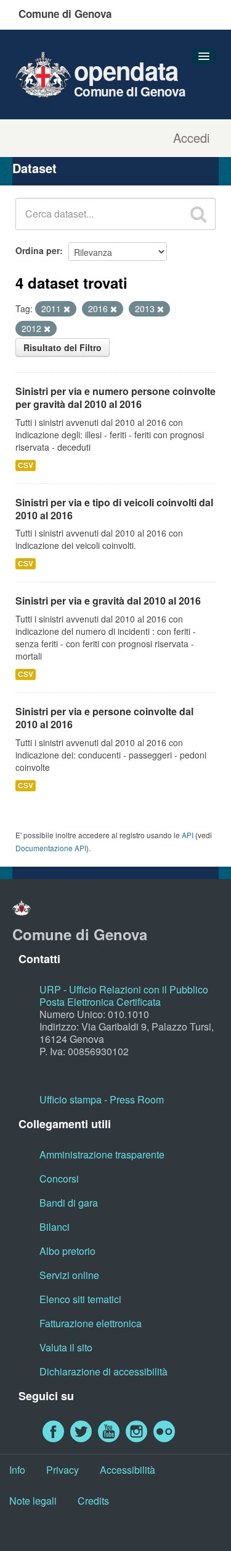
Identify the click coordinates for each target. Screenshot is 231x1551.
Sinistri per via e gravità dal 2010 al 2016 (108, 600)
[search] (198, 214)
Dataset (34, 168)
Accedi (191, 138)
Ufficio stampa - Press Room (101, 1099)
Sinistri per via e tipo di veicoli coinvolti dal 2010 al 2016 (114, 508)
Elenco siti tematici (80, 1299)
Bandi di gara (68, 1203)
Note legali (33, 1501)
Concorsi (59, 1178)
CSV (25, 465)
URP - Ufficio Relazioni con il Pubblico (123, 989)
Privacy (62, 1470)
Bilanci (54, 1227)
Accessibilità (127, 1470)
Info (17, 1470)
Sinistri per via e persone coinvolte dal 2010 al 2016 (104, 717)
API (187, 835)
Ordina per (37, 250)
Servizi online (69, 1275)
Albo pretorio (67, 1251)
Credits (93, 1501)
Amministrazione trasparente (101, 1154)
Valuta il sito (65, 1347)
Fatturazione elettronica (90, 1323)
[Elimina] (66, 309)
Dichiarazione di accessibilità (103, 1371)
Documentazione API (50, 848)
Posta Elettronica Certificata (100, 1002)
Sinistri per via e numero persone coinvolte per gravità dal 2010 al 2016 (115, 397)
